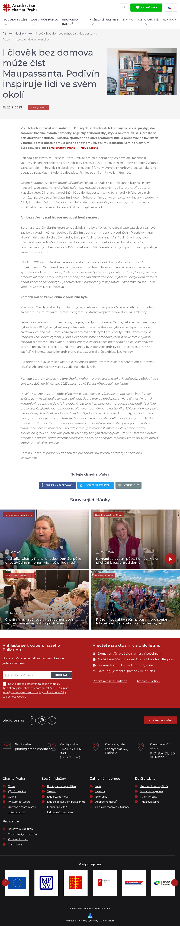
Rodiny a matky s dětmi (61, 786)
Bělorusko (101, 796)
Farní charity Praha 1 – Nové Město (72, 147)
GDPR (12, 796)
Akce (139, 19)
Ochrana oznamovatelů (22, 807)
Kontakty (169, 19)
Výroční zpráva (17, 791)
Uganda (100, 791)
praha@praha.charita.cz (28, 749)
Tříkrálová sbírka (149, 801)
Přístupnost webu (19, 801)
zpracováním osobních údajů (42, 683)
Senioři (51, 791)
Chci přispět (149, 7)
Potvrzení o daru (18, 839)
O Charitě (151, 19)
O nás (11, 786)
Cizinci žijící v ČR (57, 807)
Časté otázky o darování (22, 834)
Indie (98, 786)
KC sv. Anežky (148, 796)
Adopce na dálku (106, 801)
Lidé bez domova (58, 796)
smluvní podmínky (54, 692)
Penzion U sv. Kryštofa (154, 786)
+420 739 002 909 (71, 751)
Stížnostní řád (16, 812)
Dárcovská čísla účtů (20, 829)
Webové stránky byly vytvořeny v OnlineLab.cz (90, 920)
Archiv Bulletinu (148, 681)
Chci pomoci (15, 844)
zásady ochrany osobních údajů (22, 692)
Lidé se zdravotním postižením (66, 801)
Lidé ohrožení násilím (60, 812)
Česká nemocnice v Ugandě (112, 807)
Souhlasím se (34, 683)
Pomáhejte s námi (160, 720)
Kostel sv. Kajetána (151, 791)
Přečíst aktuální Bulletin (110, 681)
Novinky (128, 19)
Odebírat (61, 675)
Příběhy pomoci (38, 107)
